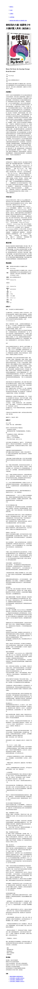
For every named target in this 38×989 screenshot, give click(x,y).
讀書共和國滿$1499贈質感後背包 (16, 976)
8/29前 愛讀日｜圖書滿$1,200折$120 (17, 981)
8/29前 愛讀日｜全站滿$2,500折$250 (17, 978)
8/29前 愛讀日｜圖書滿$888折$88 (16, 979)
